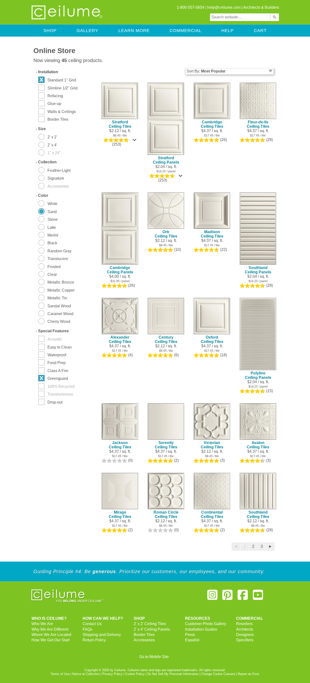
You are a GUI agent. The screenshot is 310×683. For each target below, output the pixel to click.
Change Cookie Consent (218, 674)
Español (192, 640)
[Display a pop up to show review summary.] (135, 141)
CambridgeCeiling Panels (120, 270)
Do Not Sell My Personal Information (173, 674)
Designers (245, 635)
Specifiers (244, 640)
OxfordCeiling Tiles (212, 339)
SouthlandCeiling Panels (258, 270)
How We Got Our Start (50, 640)
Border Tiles (144, 635)
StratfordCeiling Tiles (120, 124)
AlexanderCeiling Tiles (120, 339)
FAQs (87, 629)
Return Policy (94, 640)
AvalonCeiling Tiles (258, 445)
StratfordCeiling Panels (166, 160)
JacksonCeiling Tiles (120, 445)
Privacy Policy (112, 674)
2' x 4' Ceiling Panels (152, 629)
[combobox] (240, 17)
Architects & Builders (261, 7)
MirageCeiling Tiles (120, 514)
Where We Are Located (51, 635)
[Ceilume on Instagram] (212, 597)
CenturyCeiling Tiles (166, 339)
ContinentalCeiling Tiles (212, 514)
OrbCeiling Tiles (166, 234)
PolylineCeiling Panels (258, 375)
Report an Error (248, 674)
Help (227, 30)
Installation (47, 72)
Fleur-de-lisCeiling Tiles (258, 124)
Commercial (186, 30)
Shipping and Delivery (102, 635)
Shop (50, 30)
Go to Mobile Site (154, 657)
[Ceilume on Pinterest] (228, 597)
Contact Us (92, 624)
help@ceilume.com (223, 7)
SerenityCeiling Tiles (166, 445)
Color (42, 195)
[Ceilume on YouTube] (258, 597)
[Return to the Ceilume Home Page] (67, 18)
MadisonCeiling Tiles (212, 234)
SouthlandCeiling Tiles (258, 514)
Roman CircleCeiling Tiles (166, 514)
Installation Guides (201, 629)
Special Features (52, 331)
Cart (260, 30)
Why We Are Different (49, 629)
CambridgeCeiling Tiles (212, 124)
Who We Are (42, 624)
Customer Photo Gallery (205, 624)
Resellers (244, 624)
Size (41, 129)
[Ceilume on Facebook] (243, 597)
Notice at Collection (86, 674)
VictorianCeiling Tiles (212, 445)
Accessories (144, 640)
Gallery (87, 30)
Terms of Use (60, 674)
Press (190, 635)
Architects (244, 629)
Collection (46, 162)
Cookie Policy (135, 674)
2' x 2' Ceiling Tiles (150, 624)
